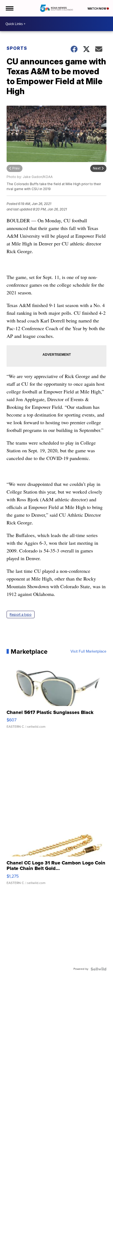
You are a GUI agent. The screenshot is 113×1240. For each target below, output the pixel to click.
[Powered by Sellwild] (98, 969)
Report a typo (21, 614)
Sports (17, 48)
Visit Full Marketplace (88, 651)
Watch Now (97, 8)
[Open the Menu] (9, 8)
